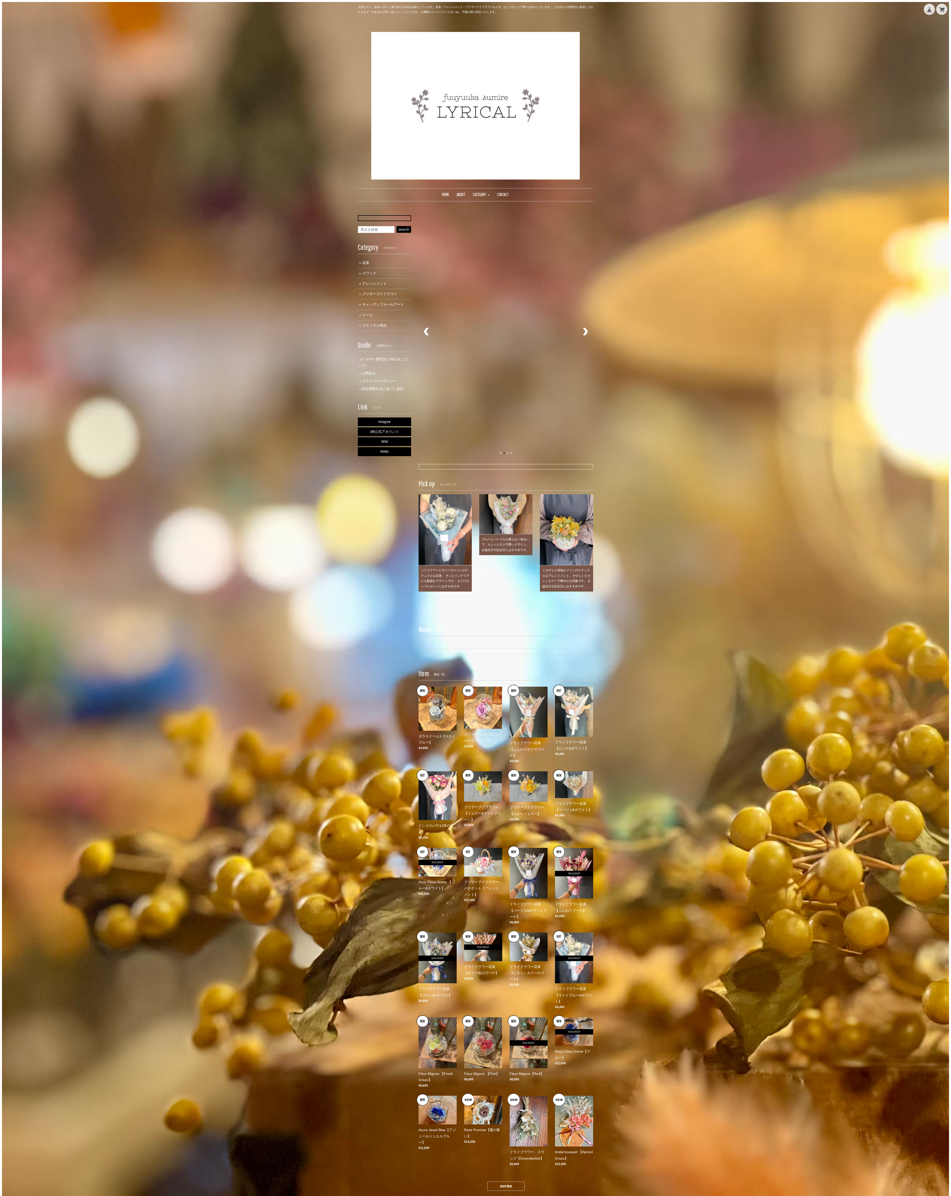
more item (506, 1084)
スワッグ (369, 273)
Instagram (384, 422)
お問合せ (369, 373)
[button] (481, 194)
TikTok (384, 441)
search (403, 229)
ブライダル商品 (374, 325)
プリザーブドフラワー (379, 294)
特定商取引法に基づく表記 (382, 389)
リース (367, 315)
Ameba (384, 451)
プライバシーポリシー (379, 381)
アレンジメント (374, 284)
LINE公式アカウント (384, 432)
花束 (365, 263)
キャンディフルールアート (383, 304)
